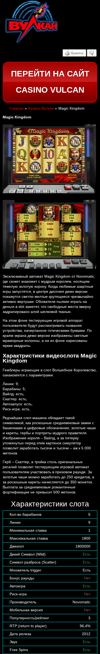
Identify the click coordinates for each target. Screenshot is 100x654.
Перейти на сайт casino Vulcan (50, 82)
